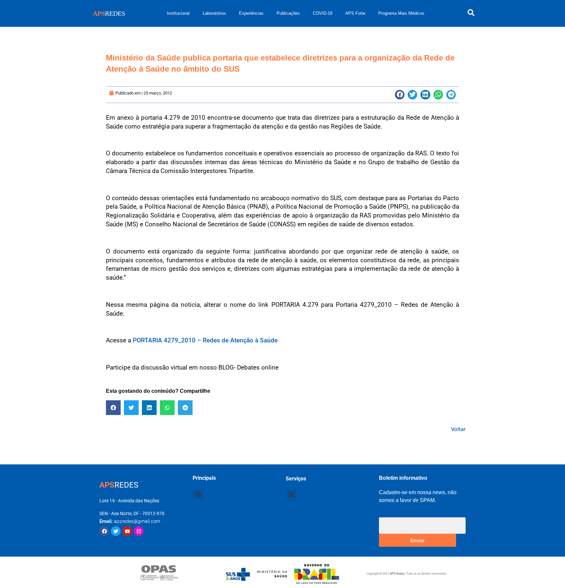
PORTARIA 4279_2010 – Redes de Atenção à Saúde (205, 340)
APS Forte (355, 13)
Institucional (178, 13)
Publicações (288, 13)
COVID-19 (322, 13)
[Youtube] (127, 531)
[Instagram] (139, 531)
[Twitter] (116, 531)
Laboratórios (214, 13)
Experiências (251, 13)
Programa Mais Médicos (401, 13)
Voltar (458, 429)
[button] (399, 94)
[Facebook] (104, 531)
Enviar (417, 540)
